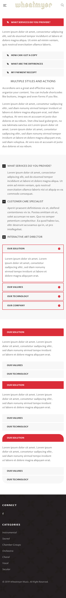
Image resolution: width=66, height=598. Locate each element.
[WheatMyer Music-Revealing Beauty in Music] (33, 5)
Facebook (3, 514)
